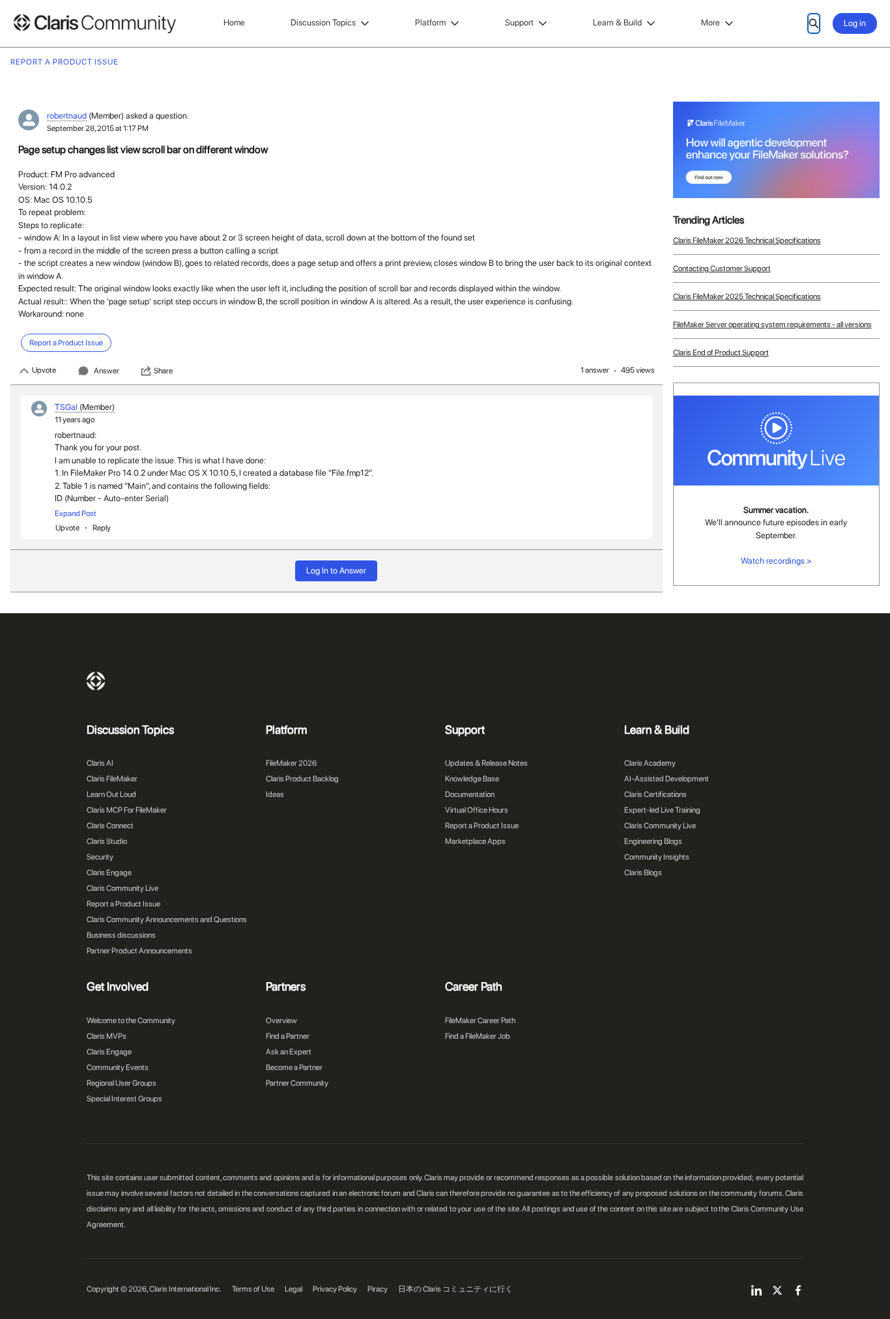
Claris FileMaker (112, 778)
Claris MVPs (106, 1036)
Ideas (275, 794)
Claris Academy (650, 763)
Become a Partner (294, 1067)
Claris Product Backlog (302, 778)
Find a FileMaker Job (477, 1036)
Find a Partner (287, 1036)
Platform (430, 22)
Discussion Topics (323, 22)
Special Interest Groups (124, 1098)
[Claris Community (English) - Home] (94, 23)
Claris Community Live (122, 888)
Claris (96, 681)
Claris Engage (109, 872)
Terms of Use (253, 1289)
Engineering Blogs (653, 841)
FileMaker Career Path (480, 1020)
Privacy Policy (335, 1289)
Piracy (377, 1289)
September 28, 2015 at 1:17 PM (98, 128)
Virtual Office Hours (476, 810)
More (710, 22)
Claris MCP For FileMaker (127, 810)
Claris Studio (107, 841)
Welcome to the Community (131, 1020)
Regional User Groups (121, 1083)
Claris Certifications (655, 794)
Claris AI (100, 763)
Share (163, 370)
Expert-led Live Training (662, 810)
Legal (293, 1289)
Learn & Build (617, 22)
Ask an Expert (288, 1051)
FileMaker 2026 (291, 763)
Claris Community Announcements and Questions (167, 919)
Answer (106, 370)
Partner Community (297, 1083)
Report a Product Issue (123, 903)
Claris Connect (110, 825)
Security (100, 857)
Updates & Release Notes (486, 763)
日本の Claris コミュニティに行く (455, 1289)
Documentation (470, 794)
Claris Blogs (643, 872)
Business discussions (121, 935)
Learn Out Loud (111, 794)
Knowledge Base (472, 778)
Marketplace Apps (475, 841)
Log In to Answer (336, 570)
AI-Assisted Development (666, 778)
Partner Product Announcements (139, 950)
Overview (281, 1020)
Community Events (118, 1067)
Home (234, 22)
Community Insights (656, 857)
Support (519, 22)
